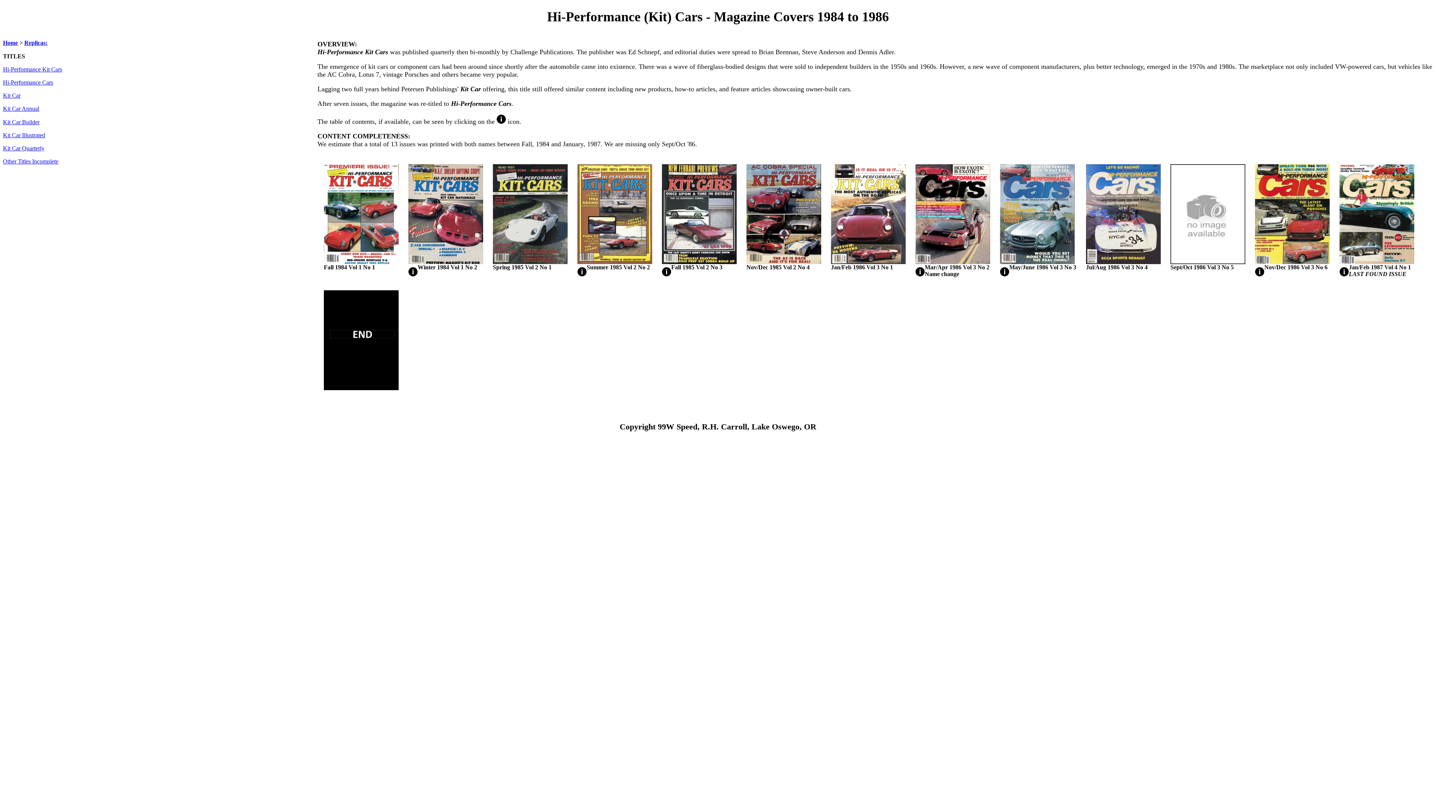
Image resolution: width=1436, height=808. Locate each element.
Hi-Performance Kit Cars (32, 69)
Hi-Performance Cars (28, 82)
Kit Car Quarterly (24, 148)
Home (10, 43)
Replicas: (35, 43)
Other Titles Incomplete (30, 161)
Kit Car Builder (21, 122)
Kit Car (12, 95)
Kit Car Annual (21, 108)
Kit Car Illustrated (24, 135)
